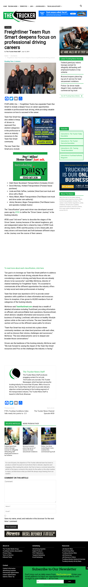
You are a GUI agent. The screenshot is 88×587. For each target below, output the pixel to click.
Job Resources (40, 6)
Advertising (36, 546)
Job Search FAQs (67, 549)
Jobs (31, 6)
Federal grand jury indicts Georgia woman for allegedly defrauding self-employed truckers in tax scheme (11, 450)
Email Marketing (37, 557)
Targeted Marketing (38, 555)
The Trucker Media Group (11, 549)
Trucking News (12, 6)
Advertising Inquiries (38, 549)
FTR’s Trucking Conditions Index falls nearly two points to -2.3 (16, 412)
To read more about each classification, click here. (24, 268)
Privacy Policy (7, 553)
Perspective (23, 6)
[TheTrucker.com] (18, 16)
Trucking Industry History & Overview (73, 559)
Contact (5, 565)
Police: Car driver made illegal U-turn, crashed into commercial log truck (48, 449)
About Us (6, 546)
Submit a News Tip (8, 577)
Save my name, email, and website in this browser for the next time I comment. (29, 519)
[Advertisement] (30, 251)
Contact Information (9, 568)
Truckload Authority (53, 6)
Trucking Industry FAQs (69, 553)
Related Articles (13, 424)
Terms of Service (8, 555)
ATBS (17, 212)
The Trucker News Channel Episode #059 (44, 412)
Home (5, 6)
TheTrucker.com (63, 574)
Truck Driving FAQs (68, 551)
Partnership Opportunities (11, 572)
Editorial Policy (7, 557)
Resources (65, 546)
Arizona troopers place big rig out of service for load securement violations (30, 449)
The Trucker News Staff (13, 51)
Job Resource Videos (69, 557)
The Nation (8, 27)
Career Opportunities (9, 574)
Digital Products (37, 551)
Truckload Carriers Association (12, 551)
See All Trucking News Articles (70, 96)
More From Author (31, 424)
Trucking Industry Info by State (71, 561)
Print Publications (37, 553)
